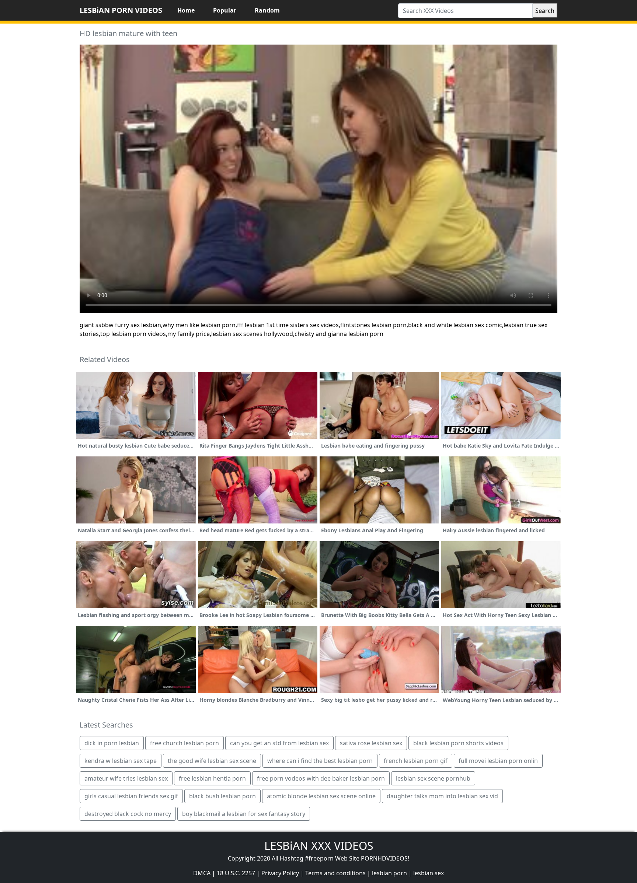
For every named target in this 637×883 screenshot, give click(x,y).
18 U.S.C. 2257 (236, 873)
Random (267, 10)
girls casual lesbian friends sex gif (131, 796)
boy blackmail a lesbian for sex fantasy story (243, 814)
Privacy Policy (280, 873)
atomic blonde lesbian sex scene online (321, 796)
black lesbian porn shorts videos (458, 743)
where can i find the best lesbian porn (320, 761)
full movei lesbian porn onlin (498, 761)
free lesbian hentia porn (212, 778)
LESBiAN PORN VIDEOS (121, 10)
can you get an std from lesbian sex (279, 743)
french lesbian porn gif (416, 761)
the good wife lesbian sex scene (212, 761)
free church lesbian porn (184, 743)
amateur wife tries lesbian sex (126, 778)
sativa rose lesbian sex (371, 743)
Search (544, 11)
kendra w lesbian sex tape (120, 761)
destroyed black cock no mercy (127, 814)
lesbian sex (428, 873)
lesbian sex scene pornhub (433, 778)
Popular (224, 10)
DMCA (201, 873)
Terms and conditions (335, 873)
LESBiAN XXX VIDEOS (318, 845)
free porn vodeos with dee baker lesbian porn (321, 778)
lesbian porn (389, 873)
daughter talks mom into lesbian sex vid (442, 796)
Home (186, 10)
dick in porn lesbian (111, 743)
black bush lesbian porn (222, 796)
